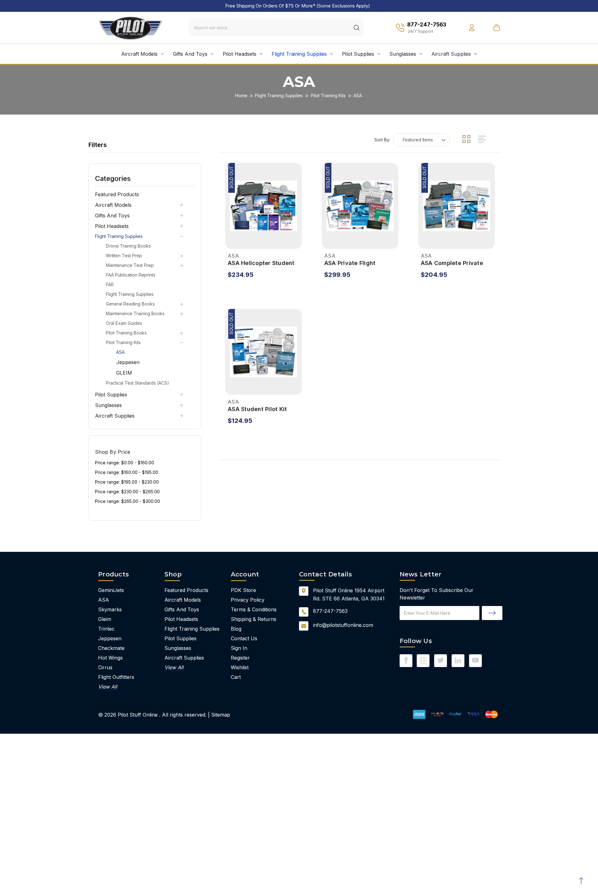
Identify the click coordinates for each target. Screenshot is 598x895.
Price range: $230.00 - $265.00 (127, 491)
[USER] (471, 27)
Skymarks (110, 609)
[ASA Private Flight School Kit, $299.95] (360, 206)
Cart (236, 677)
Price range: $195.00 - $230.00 (127, 482)
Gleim (104, 619)
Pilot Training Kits (123, 342)
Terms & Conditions (254, 609)
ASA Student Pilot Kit (257, 409)
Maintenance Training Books (135, 313)
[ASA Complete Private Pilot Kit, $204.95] (456, 206)
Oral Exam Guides (124, 323)
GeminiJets (111, 590)
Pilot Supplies (358, 54)
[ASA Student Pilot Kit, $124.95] (263, 352)
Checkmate (111, 648)
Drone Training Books (128, 246)
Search (356, 27)
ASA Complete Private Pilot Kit (452, 263)
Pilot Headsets (239, 54)
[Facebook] (406, 660)
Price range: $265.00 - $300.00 (127, 501)
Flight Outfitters (116, 677)
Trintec (106, 629)
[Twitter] (440, 660)
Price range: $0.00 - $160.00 (124, 462)
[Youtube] (475, 660)
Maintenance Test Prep (130, 265)
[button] (145, 178)
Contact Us (244, 638)
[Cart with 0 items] (496, 27)
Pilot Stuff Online (138, 715)
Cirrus (105, 667)
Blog (236, 629)
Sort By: (382, 139)
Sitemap (220, 715)
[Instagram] (423, 660)
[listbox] (421, 139)
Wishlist (240, 667)
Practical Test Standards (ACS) (137, 383)
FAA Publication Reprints (130, 274)
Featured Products (117, 194)
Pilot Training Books (126, 332)
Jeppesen (128, 362)
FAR (110, 284)
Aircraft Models (139, 54)
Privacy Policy (247, 600)
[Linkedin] (458, 660)
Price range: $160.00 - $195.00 (126, 472)
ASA (120, 352)
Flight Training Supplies (299, 54)
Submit (492, 613)
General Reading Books (130, 303)
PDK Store (243, 590)
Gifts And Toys (190, 54)
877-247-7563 (330, 611)
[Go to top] (581, 881)
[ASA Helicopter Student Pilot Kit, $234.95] (263, 206)
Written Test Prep (124, 255)
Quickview (233, 239)
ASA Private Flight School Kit (350, 263)
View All (107, 687)
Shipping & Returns (253, 619)
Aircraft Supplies (451, 54)
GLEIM (124, 373)
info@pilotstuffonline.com (343, 625)
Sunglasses (402, 54)
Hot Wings (110, 658)
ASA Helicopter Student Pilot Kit (261, 263)
